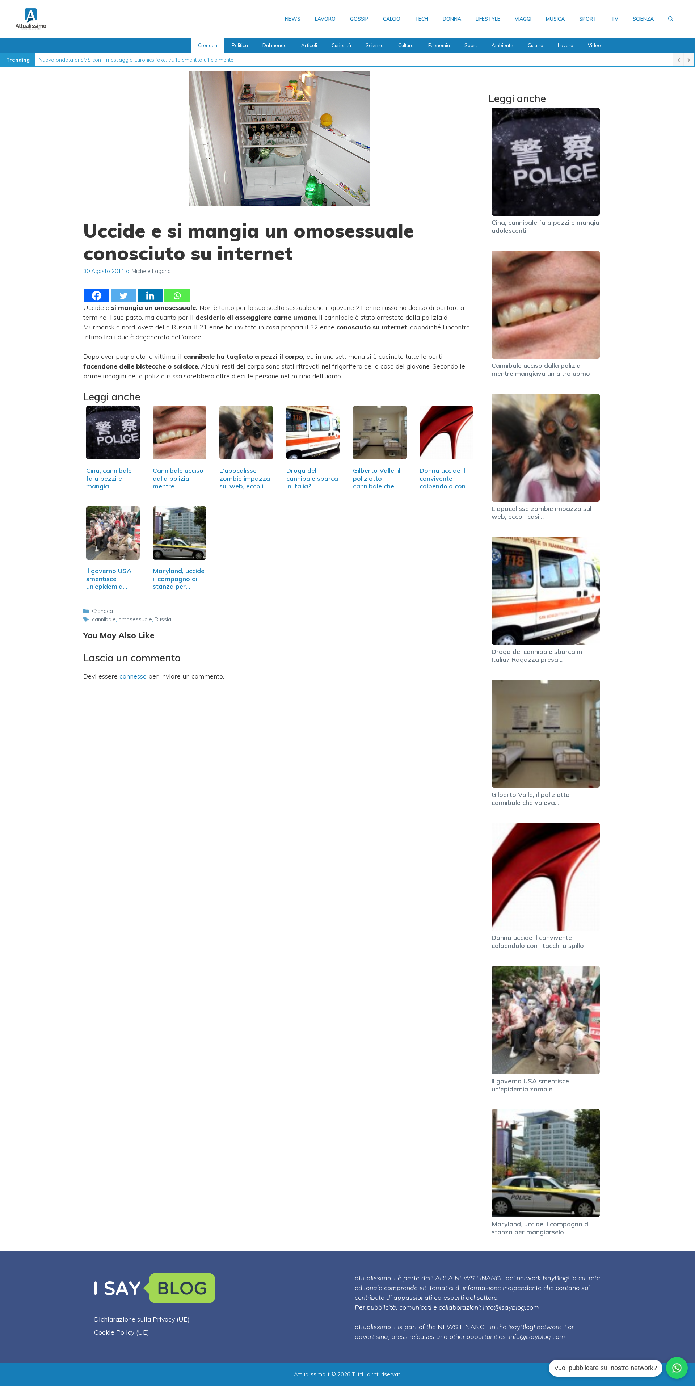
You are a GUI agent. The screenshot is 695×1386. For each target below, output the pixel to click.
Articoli (309, 45)
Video (594, 45)
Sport (588, 19)
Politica (240, 45)
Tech (421, 19)
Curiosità (341, 45)
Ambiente (502, 45)
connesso (133, 676)
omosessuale (135, 619)
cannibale (104, 619)
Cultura (406, 45)
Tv (614, 19)
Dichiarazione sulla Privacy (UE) (142, 1319)
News (292, 19)
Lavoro (325, 19)
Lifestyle (488, 19)
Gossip (359, 19)
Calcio (391, 19)
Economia (439, 45)
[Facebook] (96, 295)
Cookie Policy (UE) (121, 1332)
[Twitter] (123, 295)
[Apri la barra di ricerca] (671, 19)
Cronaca (207, 45)
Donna (452, 19)
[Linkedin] (150, 295)
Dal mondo (274, 45)
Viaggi (523, 19)
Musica (555, 19)
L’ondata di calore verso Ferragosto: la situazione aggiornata (111, 59)
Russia (163, 619)
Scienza (643, 19)
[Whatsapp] (177, 295)
